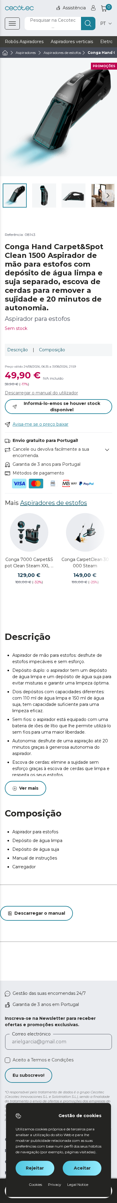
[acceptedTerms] (7, 1060)
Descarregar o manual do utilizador (41, 393)
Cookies (35, 1184)
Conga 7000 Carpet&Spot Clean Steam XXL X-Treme (29, 563)
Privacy (54, 1184)
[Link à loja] (19, 8)
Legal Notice (77, 1184)
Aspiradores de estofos (53, 502)
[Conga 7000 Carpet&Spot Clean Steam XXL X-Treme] (29, 532)
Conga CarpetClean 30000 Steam (85, 563)
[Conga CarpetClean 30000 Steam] (85, 532)
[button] (108, 196)
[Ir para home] (5, 52)
